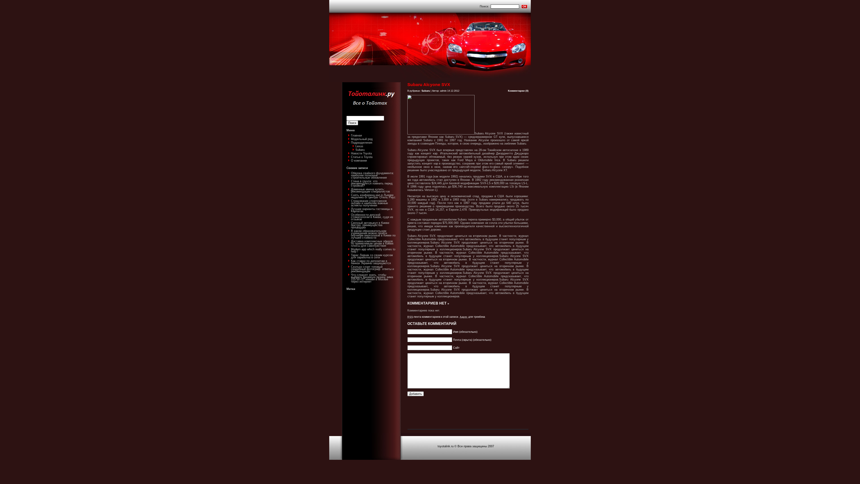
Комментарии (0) (518, 90)
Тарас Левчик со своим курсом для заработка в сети (372, 256)
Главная (356, 135)
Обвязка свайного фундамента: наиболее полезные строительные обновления (372, 175)
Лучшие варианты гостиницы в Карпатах (371, 210)
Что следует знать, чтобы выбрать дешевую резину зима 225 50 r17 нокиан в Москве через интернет (372, 278)
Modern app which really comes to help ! (373, 250)
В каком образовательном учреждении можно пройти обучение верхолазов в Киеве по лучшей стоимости (373, 234)
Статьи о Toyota (361, 157)
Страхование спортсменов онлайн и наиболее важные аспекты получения (369, 203)
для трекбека (472, 316)
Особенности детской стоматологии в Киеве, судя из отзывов (372, 217)
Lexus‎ (359, 146)
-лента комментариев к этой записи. (433, 316)
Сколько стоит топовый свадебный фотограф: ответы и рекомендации (372, 269)
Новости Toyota (361, 153)
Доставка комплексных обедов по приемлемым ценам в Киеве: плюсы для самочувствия (372, 243)
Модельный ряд (362, 139)
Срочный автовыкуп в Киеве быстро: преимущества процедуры (370, 225)
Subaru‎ (360, 149)
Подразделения (361, 142)
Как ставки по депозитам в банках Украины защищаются (371, 262)
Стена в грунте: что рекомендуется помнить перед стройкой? (372, 183)
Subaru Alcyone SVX (428, 84)
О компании (359, 160)
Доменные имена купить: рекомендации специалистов (370, 190)
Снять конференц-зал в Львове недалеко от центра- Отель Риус (373, 196)
